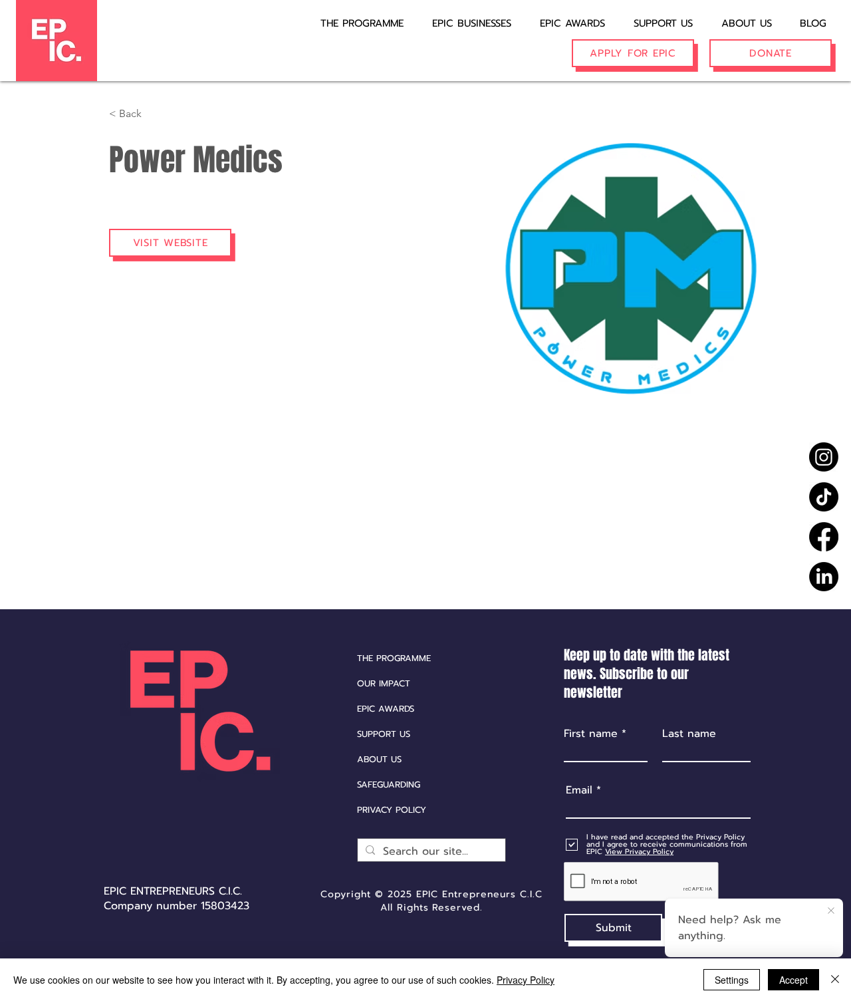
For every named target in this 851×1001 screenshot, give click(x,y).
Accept (793, 979)
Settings (732, 979)
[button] (463, 17)
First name (591, 733)
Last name (689, 733)
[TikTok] (823, 496)
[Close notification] (831, 911)
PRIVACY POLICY (391, 809)
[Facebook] (823, 536)
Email (579, 790)
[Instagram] (823, 457)
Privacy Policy (525, 979)
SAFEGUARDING (388, 784)
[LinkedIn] (823, 576)
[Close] (835, 979)
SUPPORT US (383, 734)
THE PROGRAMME (394, 658)
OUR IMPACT (383, 683)
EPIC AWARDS (385, 708)
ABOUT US (379, 759)
